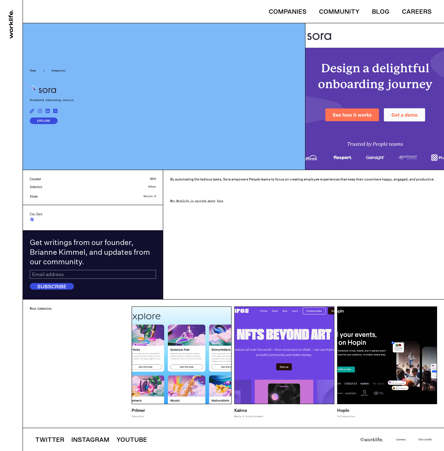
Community (339, 11)
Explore (43, 121)
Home (33, 70)
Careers (417, 11)
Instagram (90, 439)
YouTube (131, 439)
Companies (288, 11)
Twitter (49, 439)
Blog (381, 11)
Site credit (425, 439)
